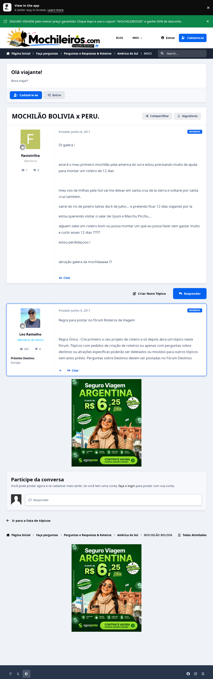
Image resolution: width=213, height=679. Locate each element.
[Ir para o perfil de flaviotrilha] (30, 139)
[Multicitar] (60, 370)
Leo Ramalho (30, 334)
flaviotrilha (30, 155)
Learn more (8, 7)
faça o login (126, 486)
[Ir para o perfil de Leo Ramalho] (30, 318)
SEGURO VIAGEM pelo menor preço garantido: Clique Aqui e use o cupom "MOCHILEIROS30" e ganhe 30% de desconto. (95, 21)
